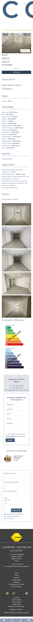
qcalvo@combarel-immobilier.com (17, 390)
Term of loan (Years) (10, 491)
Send (10, 440)
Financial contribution (11, 482)
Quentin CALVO (17, 379)
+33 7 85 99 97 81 (17, 388)
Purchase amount (9, 473)
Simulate (16, 510)
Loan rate (7, 500)
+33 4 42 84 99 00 (17, 385)
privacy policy (10, 436)
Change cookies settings (16, 606)
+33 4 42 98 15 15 (17, 564)
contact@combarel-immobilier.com (17, 566)
